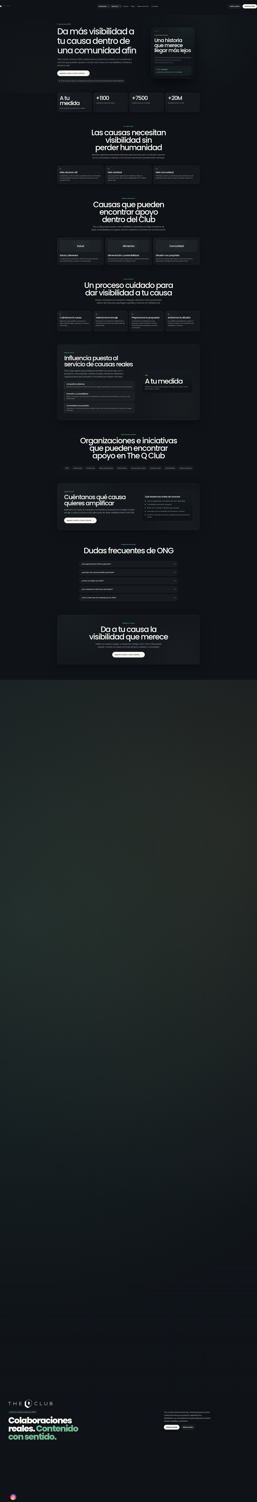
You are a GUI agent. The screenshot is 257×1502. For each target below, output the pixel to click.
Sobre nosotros (142, 6)
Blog (132, 6)
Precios (125, 6)
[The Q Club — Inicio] (14, 6)
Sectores (115, 6)
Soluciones (103, 6)
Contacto (154, 6)
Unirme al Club (250, 6)
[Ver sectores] (120, 6)
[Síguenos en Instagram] (13, 1497)
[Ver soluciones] (108, 6)
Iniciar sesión (235, 6)
